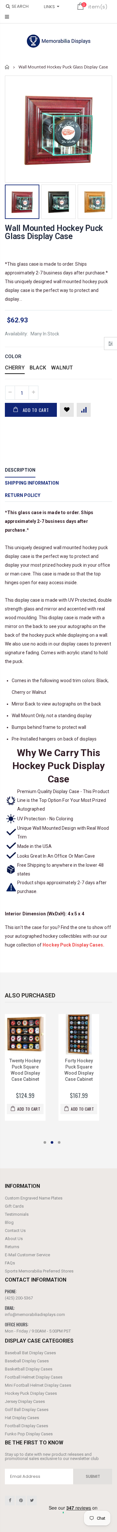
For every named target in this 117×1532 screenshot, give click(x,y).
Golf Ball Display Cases (26, 1409)
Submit (93, 1476)
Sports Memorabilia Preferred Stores (39, 1271)
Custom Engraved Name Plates (33, 1198)
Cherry (15, 368)
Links (49, 7)
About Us (14, 1238)
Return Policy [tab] (22, 495)
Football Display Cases (26, 1425)
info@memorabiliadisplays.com (35, 1314)
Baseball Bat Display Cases (30, 1352)
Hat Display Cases (22, 1417)
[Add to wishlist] (67, 410)
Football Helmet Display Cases (33, 1377)
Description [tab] (20, 470)
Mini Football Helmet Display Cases (38, 1385)
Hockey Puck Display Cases (31, 1393)
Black (38, 368)
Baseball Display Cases (27, 1360)
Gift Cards (14, 1206)
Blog (9, 1222)
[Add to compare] (84, 410)
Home (7, 67)
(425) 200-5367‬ (19, 1298)
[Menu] (7, 16)
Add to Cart (36, 409)
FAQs (10, 1263)
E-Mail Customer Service (27, 1254)
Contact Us (15, 1230)
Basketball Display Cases (28, 1369)
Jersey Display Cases (25, 1401)
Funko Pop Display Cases (29, 1433)
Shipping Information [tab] (32, 483)
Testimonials (17, 1214)
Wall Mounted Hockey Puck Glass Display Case (54, 232)
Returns (12, 1246)
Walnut (62, 368)
